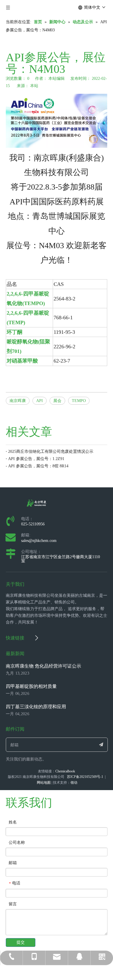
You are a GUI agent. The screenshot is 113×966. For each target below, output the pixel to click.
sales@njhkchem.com (39, 540)
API (39, 401)
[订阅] (101, 744)
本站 (34, 86)
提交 (21, 942)
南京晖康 (18, 401)
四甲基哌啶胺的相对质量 (31, 686)
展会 (57, 401)
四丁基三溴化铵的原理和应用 (36, 706)
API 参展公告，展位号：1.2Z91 (36, 459)
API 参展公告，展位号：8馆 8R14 (38, 466)
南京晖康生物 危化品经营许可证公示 (43, 666)
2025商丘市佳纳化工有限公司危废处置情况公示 (50, 451)
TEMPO (79, 401)
